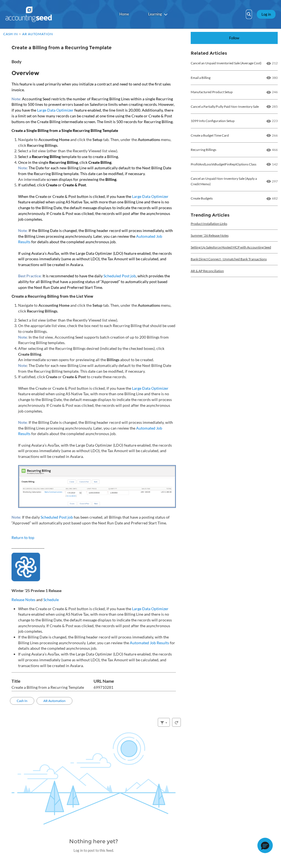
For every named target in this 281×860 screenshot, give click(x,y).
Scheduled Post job (119, 275)
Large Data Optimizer (55, 110)
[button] (265, 845)
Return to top (23, 537)
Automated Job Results (149, 642)
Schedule (51, 599)
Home (124, 14)
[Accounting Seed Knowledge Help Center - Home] (28, 14)
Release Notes (23, 599)
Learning (155, 14)
